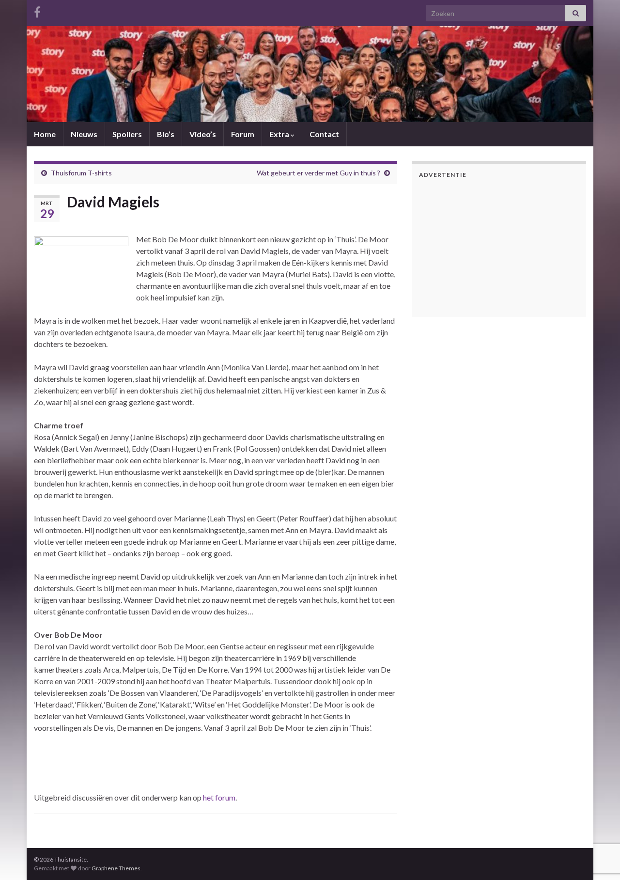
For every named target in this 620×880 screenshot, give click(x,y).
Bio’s (165, 134)
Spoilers (127, 134)
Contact (324, 134)
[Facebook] (37, 10)
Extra (280, 134)
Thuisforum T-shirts (81, 173)
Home (45, 134)
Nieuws (84, 134)
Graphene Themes (116, 868)
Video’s (202, 134)
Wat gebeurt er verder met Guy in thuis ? (318, 173)
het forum (219, 797)
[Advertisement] (479, 246)
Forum (242, 134)
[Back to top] (598, 822)
